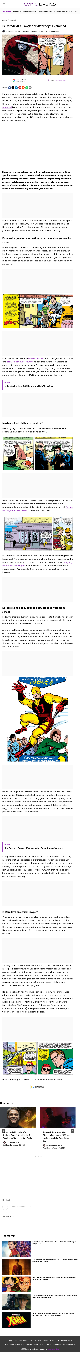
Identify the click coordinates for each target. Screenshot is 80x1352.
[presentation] (18, 1117)
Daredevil (7, 107)
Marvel (10, 1341)
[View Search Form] (76, 4)
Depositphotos (69, 1344)
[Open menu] (4, 4)
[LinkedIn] (16, 87)
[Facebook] (9, 87)
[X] (13, 87)
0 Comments (54, 31)
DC (16, 1341)
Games (45, 1341)
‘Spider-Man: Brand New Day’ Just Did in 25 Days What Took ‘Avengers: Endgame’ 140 (54, 1243)
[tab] (33, 1156)
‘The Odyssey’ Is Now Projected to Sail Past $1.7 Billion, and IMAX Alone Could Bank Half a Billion (55, 1260)
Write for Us (54, 1341)
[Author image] (3, 31)
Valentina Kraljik (14, 31)
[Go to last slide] (3, 1131)
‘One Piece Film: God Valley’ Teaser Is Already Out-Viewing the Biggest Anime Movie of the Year (54, 1278)
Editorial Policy (60, 80)
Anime (30, 1341)
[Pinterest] (19, 87)
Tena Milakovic (14, 1142)
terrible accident (36, 358)
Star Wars (23, 1341)
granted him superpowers (20, 361)
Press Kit (28, 1344)
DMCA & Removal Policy (14, 1344)
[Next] (72, 1131)
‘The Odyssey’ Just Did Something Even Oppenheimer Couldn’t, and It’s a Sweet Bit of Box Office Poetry (54, 1296)
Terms (48, 1344)
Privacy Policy (39, 1344)
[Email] (30, 87)
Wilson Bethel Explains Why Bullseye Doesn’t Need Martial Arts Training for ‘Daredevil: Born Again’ (17, 1135)
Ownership (57, 1344)
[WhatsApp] (26, 87)
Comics (38, 1341)
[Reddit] (23, 87)
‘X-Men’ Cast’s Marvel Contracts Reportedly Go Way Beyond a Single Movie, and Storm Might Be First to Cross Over (53, 1314)
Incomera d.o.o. (54, 1349)
